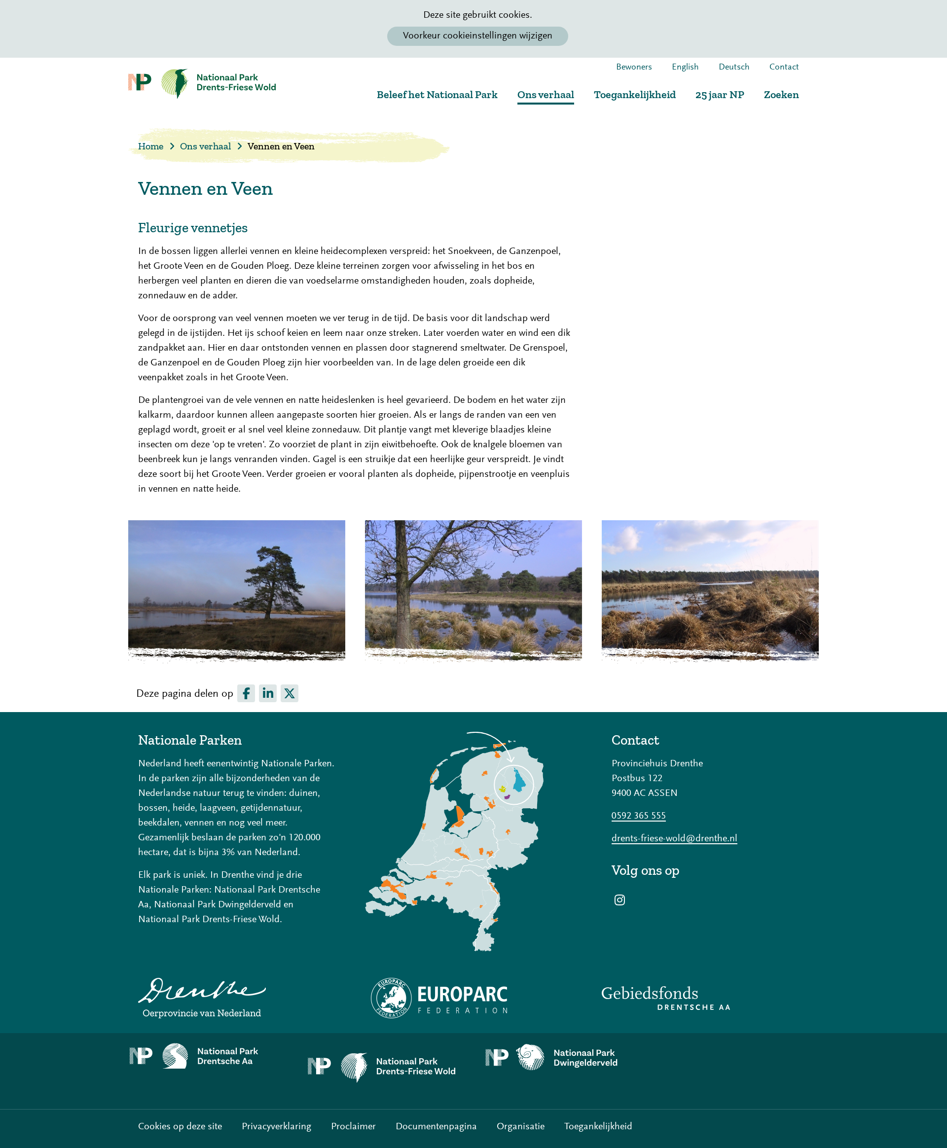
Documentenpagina (436, 1127)
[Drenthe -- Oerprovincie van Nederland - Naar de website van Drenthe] (236, 998)
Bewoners (634, 67)
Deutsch (734, 67)
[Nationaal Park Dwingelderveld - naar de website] (562, 1058)
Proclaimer (353, 1127)
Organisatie (521, 1127)
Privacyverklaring (276, 1127)
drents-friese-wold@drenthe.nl (674, 839)
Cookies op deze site (180, 1127)
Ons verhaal (545, 94)
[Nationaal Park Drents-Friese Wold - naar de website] (385, 1071)
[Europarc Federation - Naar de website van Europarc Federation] (473, 998)
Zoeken (781, 94)
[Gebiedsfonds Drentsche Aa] (710, 998)
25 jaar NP (719, 94)
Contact (784, 67)
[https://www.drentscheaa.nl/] (207, 1056)
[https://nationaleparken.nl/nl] (473, 841)
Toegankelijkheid (635, 94)
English (685, 67)
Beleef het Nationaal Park (437, 94)
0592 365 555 (639, 816)
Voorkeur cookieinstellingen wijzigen (477, 36)
